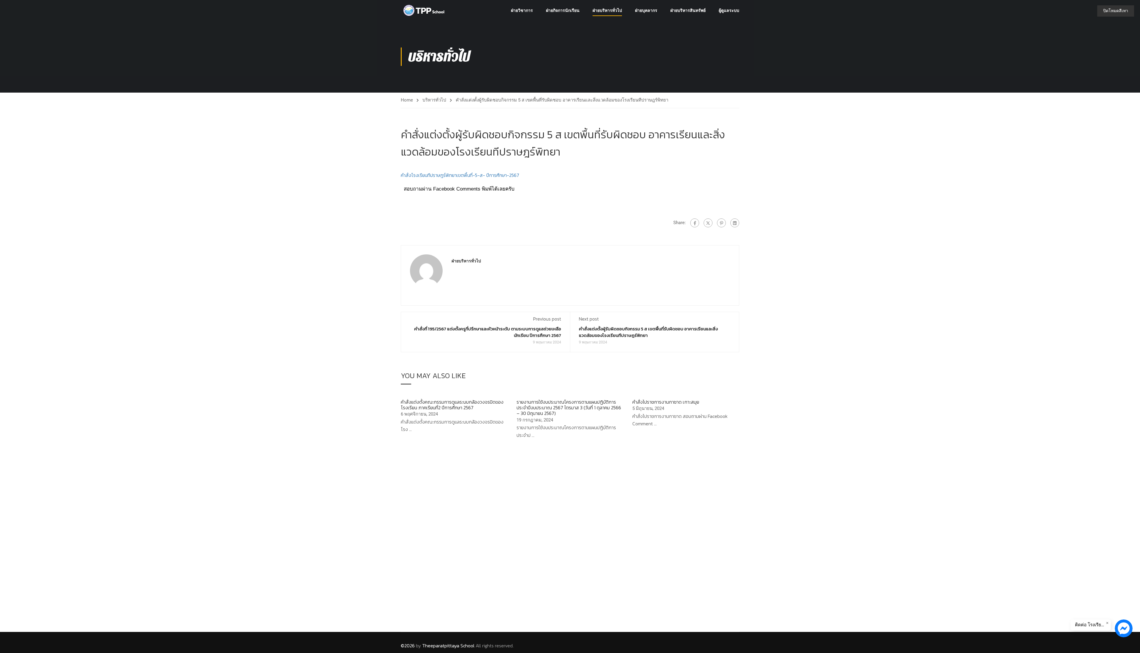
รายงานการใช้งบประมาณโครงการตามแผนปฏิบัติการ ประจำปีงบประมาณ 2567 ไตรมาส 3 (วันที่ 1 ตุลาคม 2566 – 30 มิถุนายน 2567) (569, 407)
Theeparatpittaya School (448, 645)
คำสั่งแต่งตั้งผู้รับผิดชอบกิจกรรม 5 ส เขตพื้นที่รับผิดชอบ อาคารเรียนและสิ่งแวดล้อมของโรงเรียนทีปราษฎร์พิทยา (648, 332)
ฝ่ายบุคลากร (646, 10)
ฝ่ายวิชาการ (522, 10)
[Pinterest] (721, 222)
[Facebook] (694, 222)
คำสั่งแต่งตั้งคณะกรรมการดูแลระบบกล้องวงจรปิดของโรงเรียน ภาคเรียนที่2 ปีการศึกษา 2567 (452, 404)
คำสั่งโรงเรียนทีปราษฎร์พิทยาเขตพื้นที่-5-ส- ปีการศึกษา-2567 (460, 175)
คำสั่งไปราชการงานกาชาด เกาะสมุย (665, 401)
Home (407, 100)
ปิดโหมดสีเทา (1115, 10)
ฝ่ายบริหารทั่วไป (607, 10)
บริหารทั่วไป (434, 100)
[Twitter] (708, 222)
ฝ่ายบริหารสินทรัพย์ (688, 10)
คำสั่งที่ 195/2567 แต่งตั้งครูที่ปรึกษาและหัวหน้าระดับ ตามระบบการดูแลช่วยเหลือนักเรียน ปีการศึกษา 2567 (487, 332)
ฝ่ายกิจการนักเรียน (563, 10)
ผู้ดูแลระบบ (729, 10)
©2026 (408, 645)
